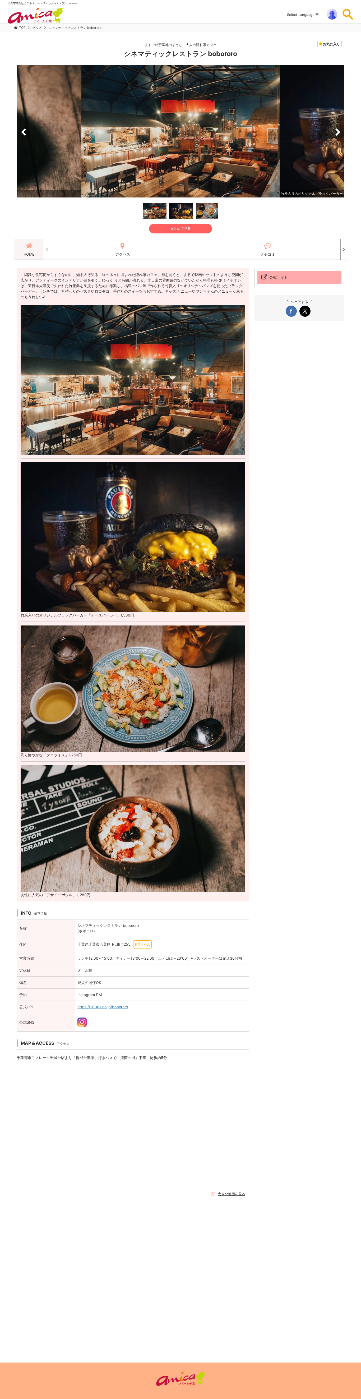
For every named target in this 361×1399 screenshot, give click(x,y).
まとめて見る (180, 228)
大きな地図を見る (231, 1194)
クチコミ (267, 254)
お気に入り (331, 44)
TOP (22, 28)
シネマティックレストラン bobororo (74, 28)
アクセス (122, 254)
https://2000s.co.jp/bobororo (102, 1007)
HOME (29, 254)
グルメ (37, 28)
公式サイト (278, 277)
